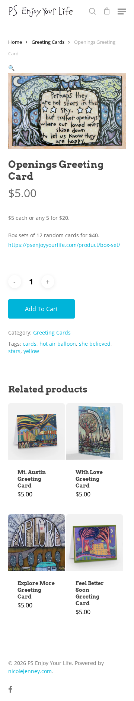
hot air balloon (57, 343)
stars (14, 351)
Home (15, 42)
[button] (122, 11)
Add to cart (41, 309)
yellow (31, 351)
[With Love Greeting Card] (94, 431)
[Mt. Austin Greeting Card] (36, 431)
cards (29, 343)
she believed (95, 343)
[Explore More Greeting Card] (36, 542)
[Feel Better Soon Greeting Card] (94, 542)
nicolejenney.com (30, 671)
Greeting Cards (48, 42)
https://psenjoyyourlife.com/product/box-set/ (64, 244)
